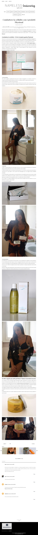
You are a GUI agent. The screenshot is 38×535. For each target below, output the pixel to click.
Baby (19, 11)
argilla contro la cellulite (13, 26)
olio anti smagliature (20, 27)
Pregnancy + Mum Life (25, 11)
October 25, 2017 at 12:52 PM (11, 484)
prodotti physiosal (27, 27)
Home (3, 1)
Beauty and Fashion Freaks (8, 488)
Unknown (6, 493)
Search (24, 14)
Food (20, 14)
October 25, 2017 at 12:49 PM (10, 476)
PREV (5, 443)
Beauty (12, 11)
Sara (5, 464)
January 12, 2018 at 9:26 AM (12, 493)
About (6, 1)
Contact (10, 1)
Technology (15, 14)
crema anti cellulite (6, 27)
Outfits (8, 11)
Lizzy (5, 476)
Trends (16, 11)
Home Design (32, 11)
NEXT (33, 443)
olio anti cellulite (13, 27)
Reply (34, 474)
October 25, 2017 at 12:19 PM (10, 464)
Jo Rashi (6, 484)
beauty (25, 26)
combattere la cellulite (31, 26)
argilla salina (21, 26)
